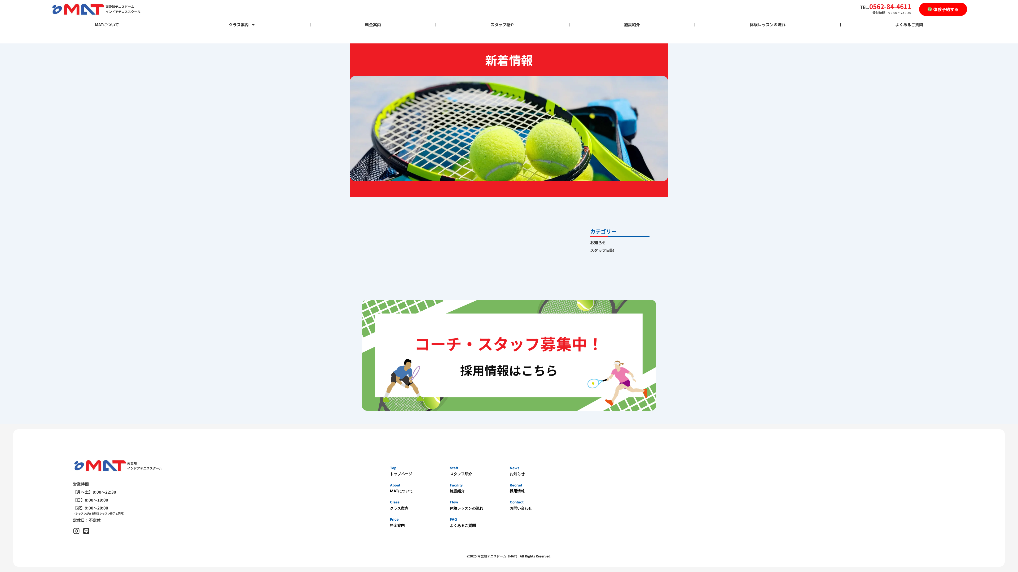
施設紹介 (632, 24)
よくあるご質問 (909, 24)
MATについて (107, 24)
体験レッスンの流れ (768, 24)
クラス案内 (239, 24)
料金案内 (373, 24)
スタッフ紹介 (502, 24)
